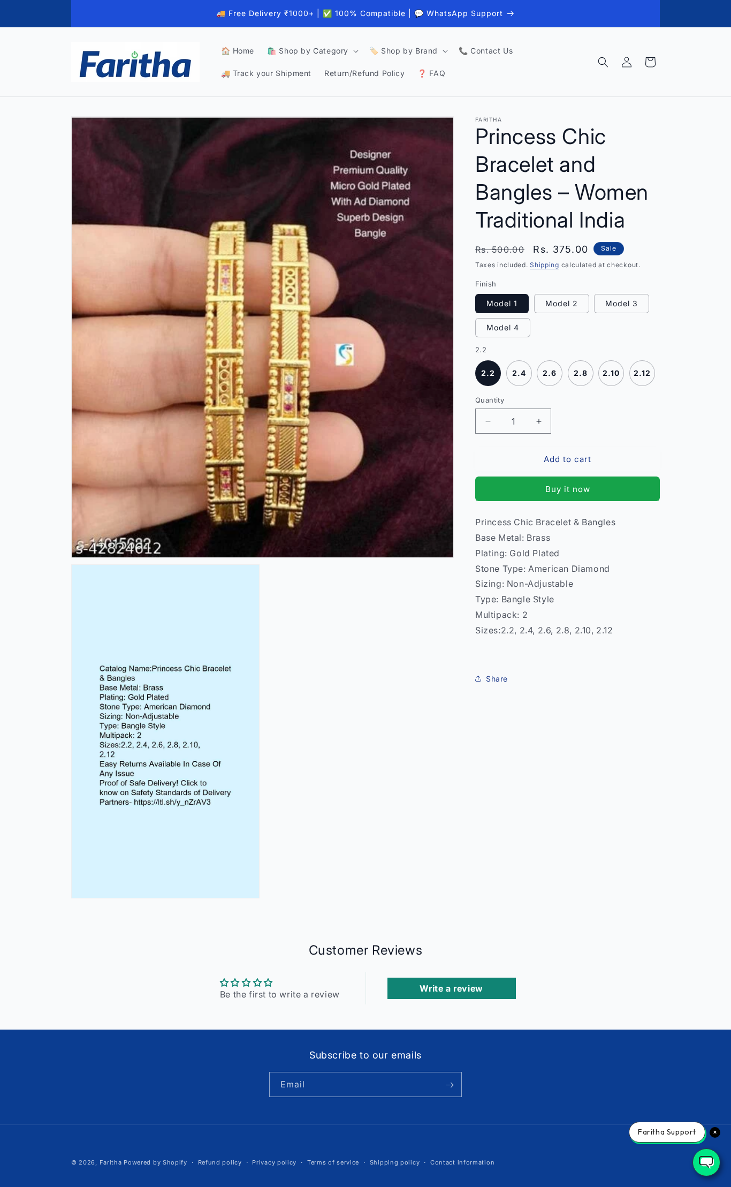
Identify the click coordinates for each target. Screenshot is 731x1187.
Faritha (111, 1162)
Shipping (544, 265)
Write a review (451, 987)
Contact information (462, 1162)
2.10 (611, 372)
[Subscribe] (449, 1085)
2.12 (642, 372)
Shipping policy (395, 1162)
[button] (312, 51)
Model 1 (501, 303)
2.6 (550, 372)
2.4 (519, 372)
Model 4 (502, 327)
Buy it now (567, 489)
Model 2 (561, 303)
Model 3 (621, 303)
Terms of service (333, 1162)
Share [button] (497, 678)
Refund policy (220, 1162)
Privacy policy (274, 1162)
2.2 (488, 372)
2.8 (581, 372)
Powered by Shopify (155, 1162)
